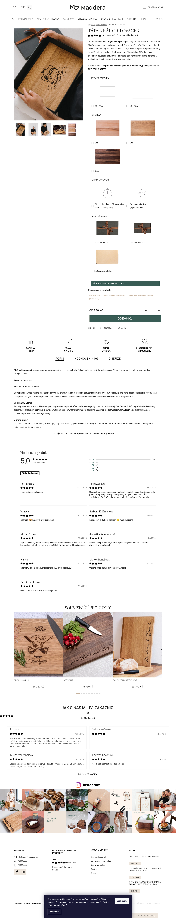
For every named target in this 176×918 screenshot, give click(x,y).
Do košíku (125, 318)
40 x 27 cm (134, 106)
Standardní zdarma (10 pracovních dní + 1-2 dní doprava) (109, 206)
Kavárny (94, 869)
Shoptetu (158, 903)
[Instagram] (23, 872)
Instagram (91, 785)
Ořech (97, 171)
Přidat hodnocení (30, 473)
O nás (93, 873)
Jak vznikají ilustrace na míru (144, 857)
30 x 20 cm (99, 106)
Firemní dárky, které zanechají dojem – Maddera (145, 869)
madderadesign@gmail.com (117, 410)
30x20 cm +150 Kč (136, 243)
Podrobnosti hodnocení (127, 35)
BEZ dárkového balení (103, 271)
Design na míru (20, 373)
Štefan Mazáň (145, 903)
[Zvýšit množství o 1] (159, 310)
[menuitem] (13, 18)
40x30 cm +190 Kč (101, 243)
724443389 (22, 861)
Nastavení (54, 911)
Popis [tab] (59, 358)
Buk (96, 143)
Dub (131, 143)
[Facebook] (17, 872)
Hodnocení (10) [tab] (86, 358)
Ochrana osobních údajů (101, 861)
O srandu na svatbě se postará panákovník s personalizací (145, 883)
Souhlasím (122, 901)
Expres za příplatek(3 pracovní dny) (138, 206)
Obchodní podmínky (99, 857)
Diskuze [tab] (115, 358)
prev (14, 652)
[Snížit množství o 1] (146, 310)
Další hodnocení (88, 774)
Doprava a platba (98, 865)
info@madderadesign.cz (28, 857)
